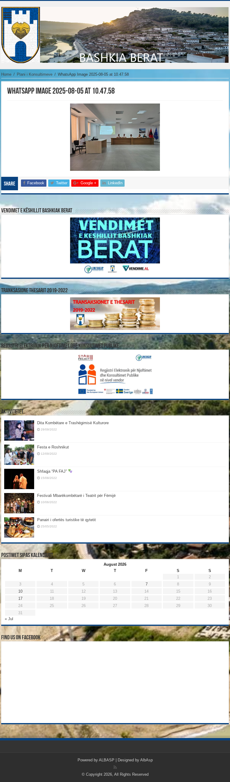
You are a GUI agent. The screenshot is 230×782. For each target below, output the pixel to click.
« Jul (9, 619)
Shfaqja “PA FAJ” (52, 471)
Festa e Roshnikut (53, 447)
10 (20, 591)
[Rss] (115, 767)
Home (6, 74)
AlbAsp (146, 760)
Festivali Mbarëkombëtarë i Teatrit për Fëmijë (76, 495)
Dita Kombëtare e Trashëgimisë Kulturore (73, 423)
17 (20, 598)
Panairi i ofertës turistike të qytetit (66, 520)
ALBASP (106, 760)
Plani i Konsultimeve (34, 74)
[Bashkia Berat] (115, 35)
